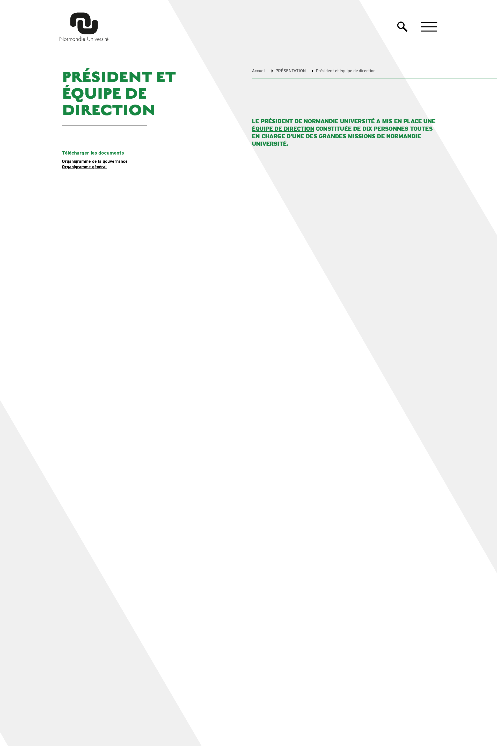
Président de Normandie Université (318, 121)
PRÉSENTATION (290, 70)
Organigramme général (84, 167)
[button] (429, 27)
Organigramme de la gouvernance (95, 161)
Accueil (258, 70)
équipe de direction (283, 128)
